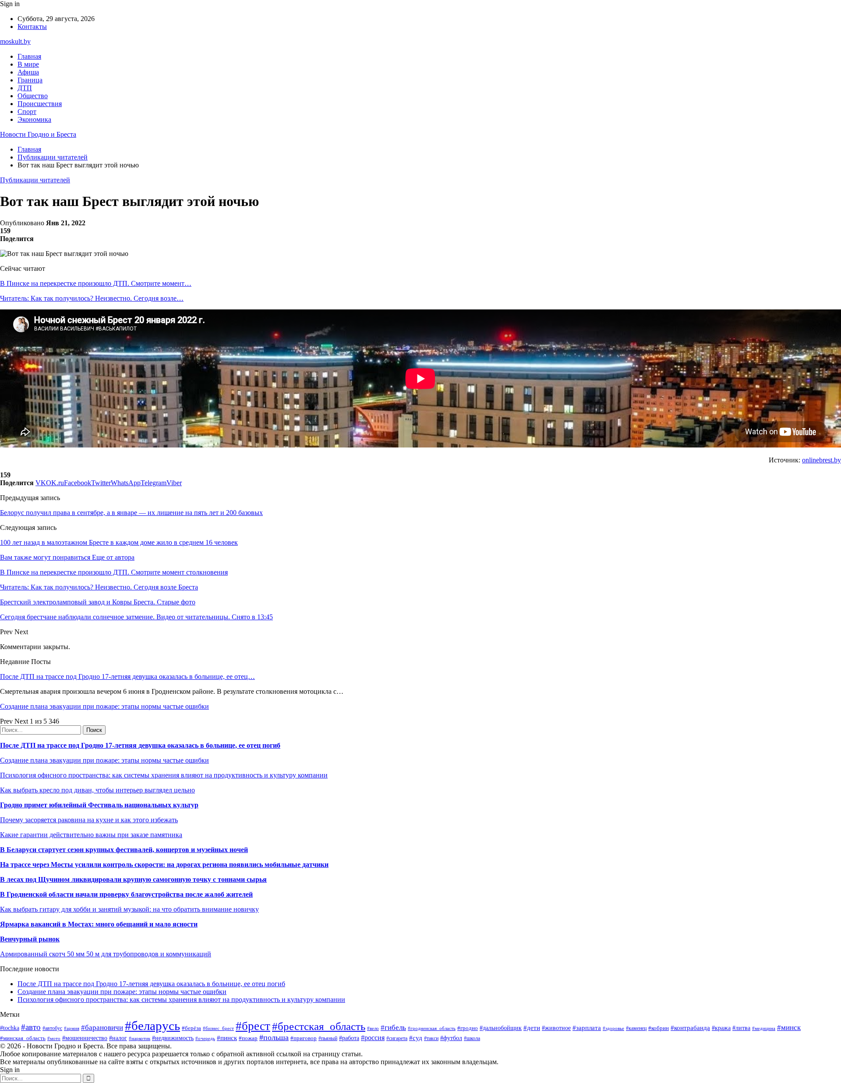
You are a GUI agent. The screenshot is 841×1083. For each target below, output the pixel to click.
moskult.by (15, 41)
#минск (789, 1027)
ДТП (25, 88)
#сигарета (396, 1038)
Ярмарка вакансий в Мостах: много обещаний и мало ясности (99, 924)
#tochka (9, 1027)
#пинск (227, 1037)
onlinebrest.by (821, 460)
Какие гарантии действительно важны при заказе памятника (91, 834)
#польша (274, 1037)
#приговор (303, 1038)
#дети (531, 1027)
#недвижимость (173, 1037)
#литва (741, 1028)
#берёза (191, 1028)
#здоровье (613, 1028)
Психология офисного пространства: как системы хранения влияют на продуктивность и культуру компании (164, 775)
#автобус (52, 1028)
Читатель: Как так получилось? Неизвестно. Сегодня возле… (92, 298)
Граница (30, 80)
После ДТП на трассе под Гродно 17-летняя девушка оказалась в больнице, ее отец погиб (140, 745)
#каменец (636, 1028)
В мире (28, 64)
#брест (253, 1026)
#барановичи (102, 1027)
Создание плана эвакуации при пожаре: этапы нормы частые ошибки (104, 706)
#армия (71, 1028)
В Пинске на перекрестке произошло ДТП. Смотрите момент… (95, 283)
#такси (431, 1038)
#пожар (248, 1038)
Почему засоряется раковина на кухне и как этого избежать (89, 820)
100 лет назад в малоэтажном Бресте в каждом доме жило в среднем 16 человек (119, 542)
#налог (118, 1038)
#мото (53, 1038)
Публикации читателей (35, 180)
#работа (349, 1037)
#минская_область (23, 1038)
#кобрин (658, 1028)
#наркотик (139, 1038)
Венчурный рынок (30, 939)
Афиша (28, 72)
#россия (373, 1037)
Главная (29, 56)
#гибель (393, 1027)
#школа (472, 1038)
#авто (31, 1027)
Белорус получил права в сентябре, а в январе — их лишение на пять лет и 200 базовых (131, 512)
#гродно (467, 1028)
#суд (415, 1037)
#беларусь (152, 1026)
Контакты (32, 26)
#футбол (451, 1037)
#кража (721, 1028)
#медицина (763, 1028)
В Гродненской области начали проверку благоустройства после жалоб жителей (126, 894)
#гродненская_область (432, 1028)
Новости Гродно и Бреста (38, 134)
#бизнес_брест (218, 1028)
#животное (556, 1028)
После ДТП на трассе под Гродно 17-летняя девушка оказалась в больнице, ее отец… (127, 676)
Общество (33, 95)
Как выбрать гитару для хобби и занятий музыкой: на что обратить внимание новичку (129, 909)
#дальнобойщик (501, 1028)
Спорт (27, 111)
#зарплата (586, 1027)
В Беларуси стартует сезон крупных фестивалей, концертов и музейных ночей (124, 849)
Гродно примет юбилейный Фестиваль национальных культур (99, 805)
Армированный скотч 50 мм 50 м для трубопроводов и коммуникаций (105, 954)
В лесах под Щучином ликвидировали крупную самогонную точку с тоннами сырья (133, 879)
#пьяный (327, 1038)
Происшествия (40, 103)
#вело (373, 1028)
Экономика (34, 119)
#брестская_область (318, 1026)
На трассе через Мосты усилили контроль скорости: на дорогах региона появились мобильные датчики (164, 864)
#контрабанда (690, 1027)
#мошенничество (84, 1037)
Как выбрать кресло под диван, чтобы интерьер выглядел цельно (97, 790)
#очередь (205, 1038)
